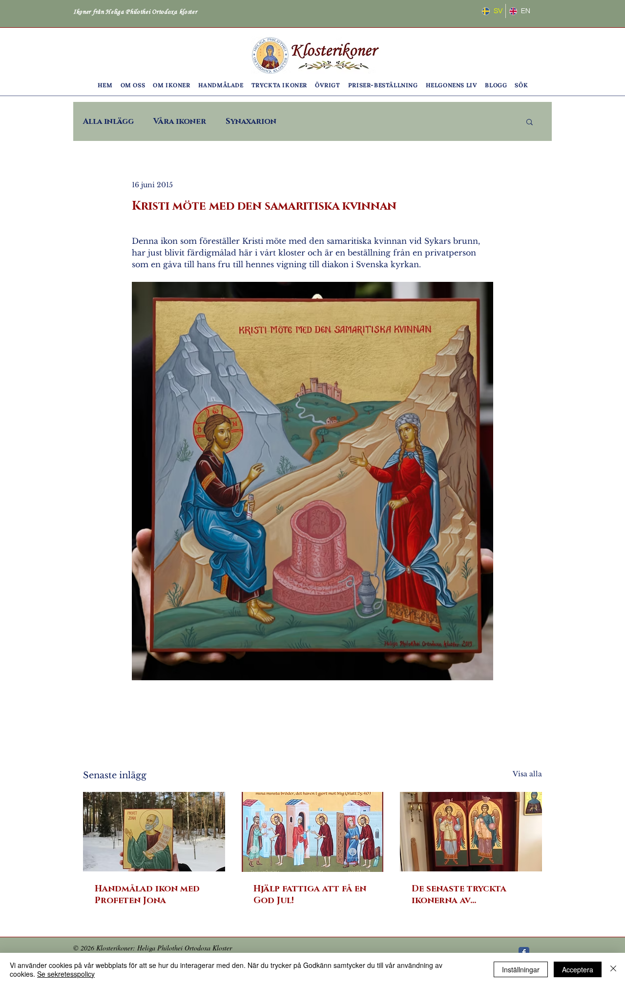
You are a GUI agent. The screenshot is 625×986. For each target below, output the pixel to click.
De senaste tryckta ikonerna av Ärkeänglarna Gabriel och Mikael (467, 895)
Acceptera (577, 969)
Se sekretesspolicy (66, 974)
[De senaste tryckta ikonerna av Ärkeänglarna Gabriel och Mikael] (471, 831)
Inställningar (521, 969)
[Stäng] (613, 969)
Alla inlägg (108, 121)
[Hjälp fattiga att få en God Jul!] (313, 832)
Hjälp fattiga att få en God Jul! (309, 895)
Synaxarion (251, 121)
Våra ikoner (179, 121)
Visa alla (527, 773)
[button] (133, 85)
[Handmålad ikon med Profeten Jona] (154, 831)
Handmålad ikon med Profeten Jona (147, 895)
